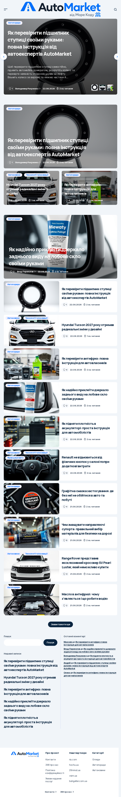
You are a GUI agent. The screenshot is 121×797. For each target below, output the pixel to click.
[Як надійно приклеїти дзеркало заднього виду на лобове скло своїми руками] (60, 247)
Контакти (50, 792)
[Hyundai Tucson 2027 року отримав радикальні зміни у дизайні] (60, 56)
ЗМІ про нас (66, 792)
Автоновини (14, 22)
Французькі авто (15, 457)
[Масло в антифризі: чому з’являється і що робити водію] (31, 599)
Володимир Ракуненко (75, 655)
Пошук (7, 636)
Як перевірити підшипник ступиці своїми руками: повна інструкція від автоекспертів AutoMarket (30, 665)
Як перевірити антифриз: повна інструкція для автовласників (27, 691)
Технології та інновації (37, 22)
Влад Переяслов (72, 649)
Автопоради (14, 108)
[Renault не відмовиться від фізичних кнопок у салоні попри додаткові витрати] (31, 465)
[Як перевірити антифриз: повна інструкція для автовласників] (89, 188)
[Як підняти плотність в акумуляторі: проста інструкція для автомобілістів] (31, 431)
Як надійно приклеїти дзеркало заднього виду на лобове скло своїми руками (27, 705)
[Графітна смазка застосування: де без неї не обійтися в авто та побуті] (31, 498)
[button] (5, 9)
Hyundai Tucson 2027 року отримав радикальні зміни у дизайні (30, 679)
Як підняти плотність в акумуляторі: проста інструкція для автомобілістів (28, 722)
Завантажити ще (60, 624)
